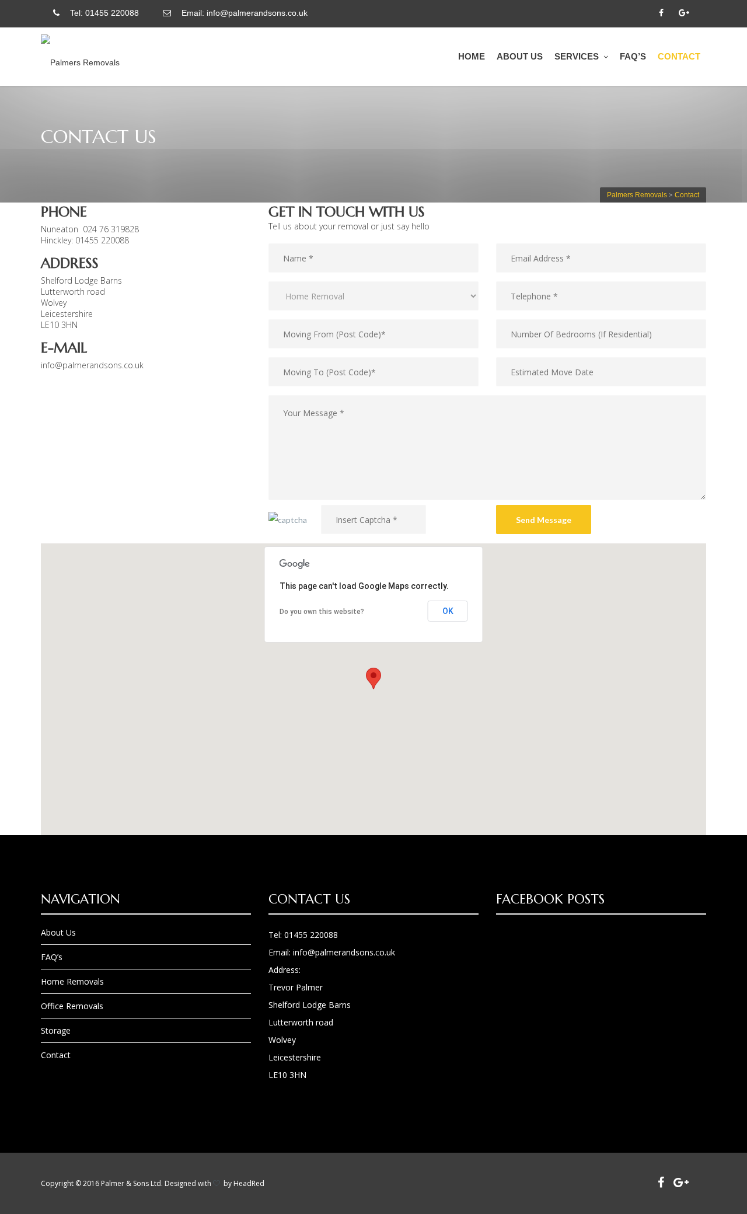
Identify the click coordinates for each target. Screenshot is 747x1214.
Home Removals (72, 981)
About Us (520, 56)
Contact (679, 56)
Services (576, 56)
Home (471, 56)
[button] (373, 678)
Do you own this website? (322, 612)
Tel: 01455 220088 (102, 13)
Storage (56, 1030)
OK (447, 611)
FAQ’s (633, 56)
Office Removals (72, 1005)
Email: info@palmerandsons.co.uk (242, 13)
